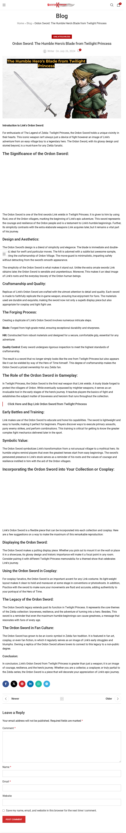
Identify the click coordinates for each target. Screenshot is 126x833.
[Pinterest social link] (22, 684)
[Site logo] (61, 4)
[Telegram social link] (46, 684)
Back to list (62, 698)
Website (7, 795)
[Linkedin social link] (30, 684)
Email (6, 781)
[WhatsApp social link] (38, 684)
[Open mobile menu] (4, 5)
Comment (9, 728)
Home (20, 23)
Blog (29, 23)
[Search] (112, 5)
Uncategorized (61, 36)
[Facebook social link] (5, 684)
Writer (50, 51)
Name (6, 767)
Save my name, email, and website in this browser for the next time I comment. (51, 810)
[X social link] (14, 684)
